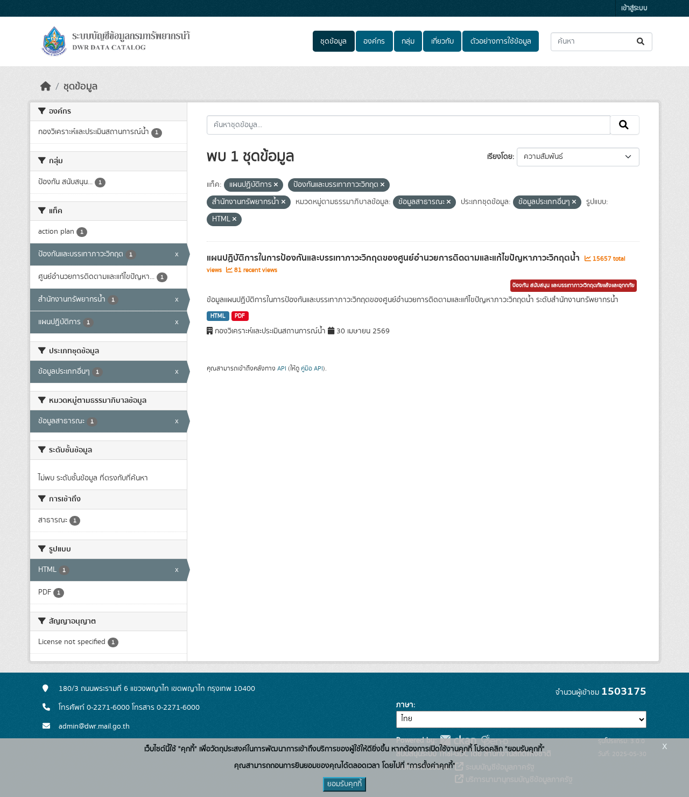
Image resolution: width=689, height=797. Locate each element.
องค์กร (374, 41)
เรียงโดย (499, 156)
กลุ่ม (408, 41)
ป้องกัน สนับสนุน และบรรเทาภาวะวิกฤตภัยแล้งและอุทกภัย (573, 285)
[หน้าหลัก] (45, 87)
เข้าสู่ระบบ (634, 8)
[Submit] (641, 41)
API (281, 368)
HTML (218, 316)
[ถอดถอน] (276, 185)
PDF (240, 316)
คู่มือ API (312, 368)
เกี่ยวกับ (442, 41)
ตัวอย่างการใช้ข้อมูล (500, 41)
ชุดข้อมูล (333, 41)
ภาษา (404, 705)
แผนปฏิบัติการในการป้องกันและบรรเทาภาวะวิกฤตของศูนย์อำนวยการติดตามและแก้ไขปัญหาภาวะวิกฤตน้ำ (394, 258)
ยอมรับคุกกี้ (344, 784)
